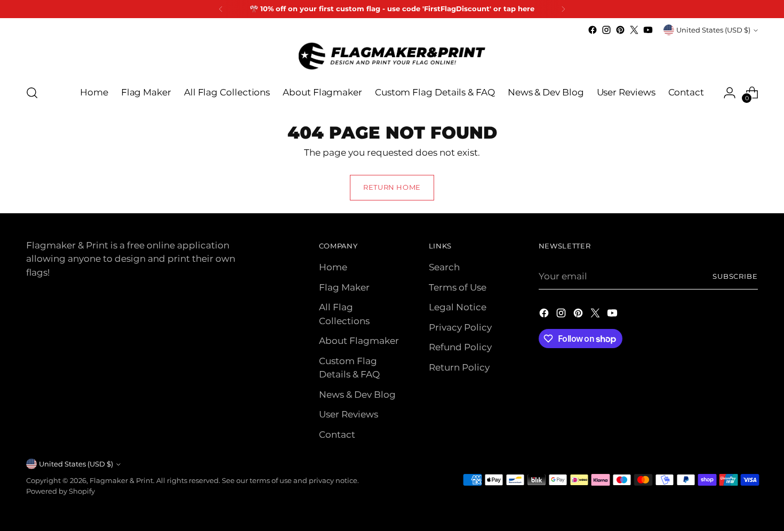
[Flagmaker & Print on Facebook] (592, 30)
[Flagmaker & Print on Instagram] (606, 30)
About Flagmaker (359, 340)
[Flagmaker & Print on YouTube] (648, 30)
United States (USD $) (713, 30)
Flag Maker (344, 287)
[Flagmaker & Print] (392, 56)
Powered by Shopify (60, 491)
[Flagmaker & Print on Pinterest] (620, 30)
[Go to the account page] (729, 92)
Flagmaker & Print (121, 480)
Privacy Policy (460, 327)
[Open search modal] (32, 92)
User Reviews (348, 414)
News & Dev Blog (357, 394)
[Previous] (221, 9)
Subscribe (735, 276)
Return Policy (459, 367)
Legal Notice (457, 307)
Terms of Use (457, 287)
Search (444, 267)
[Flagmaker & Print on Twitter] (634, 30)
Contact (337, 434)
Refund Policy (460, 347)
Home (333, 267)
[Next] (563, 9)
